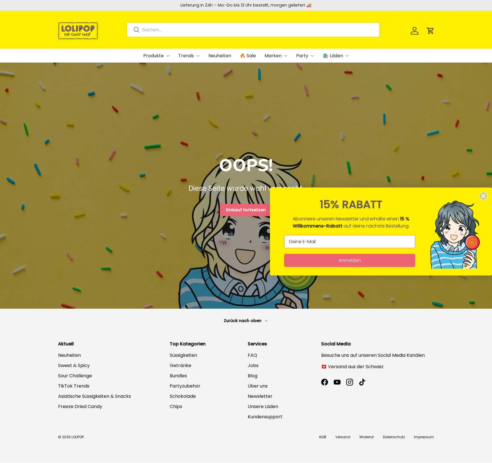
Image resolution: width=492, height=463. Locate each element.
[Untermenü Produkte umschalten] (167, 55)
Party (302, 55)
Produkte (153, 55)
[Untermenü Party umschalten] (312, 55)
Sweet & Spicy (74, 365)
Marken (273, 55)
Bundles (178, 375)
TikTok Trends (73, 386)
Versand (342, 437)
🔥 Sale (248, 55)
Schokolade (183, 396)
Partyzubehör (185, 386)
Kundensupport (265, 416)
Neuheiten (219, 55)
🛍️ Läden (333, 55)
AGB (322, 437)
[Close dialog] (483, 196)
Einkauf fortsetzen (246, 210)
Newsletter (260, 396)
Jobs (253, 365)
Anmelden (350, 260)
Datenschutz (394, 437)
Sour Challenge (75, 375)
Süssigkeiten (183, 355)
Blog (252, 375)
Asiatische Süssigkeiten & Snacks (94, 396)
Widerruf (366, 437)
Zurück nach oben (243, 320)
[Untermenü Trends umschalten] (197, 55)
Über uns (258, 386)
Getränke (180, 365)
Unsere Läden (263, 406)
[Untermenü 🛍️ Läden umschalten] (347, 55)
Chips (176, 406)
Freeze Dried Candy (80, 406)
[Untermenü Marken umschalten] (285, 55)
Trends (186, 55)
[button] (430, 30)
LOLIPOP (77, 437)
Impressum (424, 437)
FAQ (252, 355)
